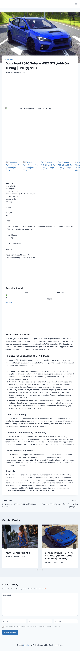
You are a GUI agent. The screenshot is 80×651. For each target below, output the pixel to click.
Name (6, 621)
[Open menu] (76, 3)
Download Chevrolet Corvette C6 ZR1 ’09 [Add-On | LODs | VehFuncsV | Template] (59, 556)
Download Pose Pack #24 (17, 553)
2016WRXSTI (11, 302)
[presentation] (20, 536)
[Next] (74, 546)
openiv (9, 72)
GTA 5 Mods (9, 59)
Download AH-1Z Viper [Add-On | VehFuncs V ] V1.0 (19, 504)
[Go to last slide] (5, 546)
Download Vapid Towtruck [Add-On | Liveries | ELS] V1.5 (60, 504)
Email (32, 621)
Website (58, 621)
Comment (7, 595)
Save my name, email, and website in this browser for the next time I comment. (32, 627)
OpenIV (26, 645)
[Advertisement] (40, 90)
